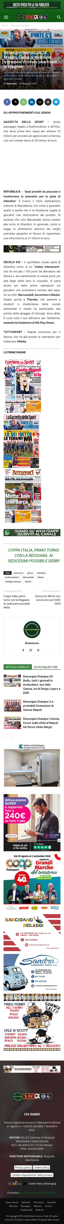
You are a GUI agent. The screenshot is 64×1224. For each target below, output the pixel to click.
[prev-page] (6, 736)
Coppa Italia (26, 1209)
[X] (15, 102)
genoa (30, 573)
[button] (6, 17)
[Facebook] (7, 102)
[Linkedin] (31, 102)
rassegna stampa (13, 581)
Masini (41, 577)
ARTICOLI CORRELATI (18, 667)
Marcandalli (28, 577)
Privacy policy (23, 1167)
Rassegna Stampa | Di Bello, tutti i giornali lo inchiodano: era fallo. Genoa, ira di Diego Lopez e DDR (41, 685)
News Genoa (12, 1202)
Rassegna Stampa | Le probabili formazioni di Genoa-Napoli (38, 706)
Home (5, 25)
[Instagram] (32, 650)
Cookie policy (41, 1167)
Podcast (40, 1209)
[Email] (39, 102)
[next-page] (11, 736)
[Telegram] (56, 102)
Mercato (13, 1206)
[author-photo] (32, 638)
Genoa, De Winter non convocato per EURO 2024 (47, 600)
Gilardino (41, 573)
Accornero (18, 573)
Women (38, 1206)
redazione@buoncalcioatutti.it (39, 1192)
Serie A (48, 1206)
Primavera (39, 1202)
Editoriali (26, 1202)
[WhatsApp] (23, 102)
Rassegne (26, 1206)
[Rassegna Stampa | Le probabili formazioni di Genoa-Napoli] (12, 706)
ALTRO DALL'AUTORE (46, 667)
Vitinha (28, 581)
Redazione (12, 83)
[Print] (48, 102)
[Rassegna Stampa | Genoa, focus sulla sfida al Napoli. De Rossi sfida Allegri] (12, 723)
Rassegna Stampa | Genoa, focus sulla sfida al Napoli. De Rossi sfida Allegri (41, 723)
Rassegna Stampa (20, 25)
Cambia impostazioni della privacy (32, 1175)
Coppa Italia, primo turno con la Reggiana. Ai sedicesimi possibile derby (34, 555)
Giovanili (51, 1202)
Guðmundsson (12, 577)
